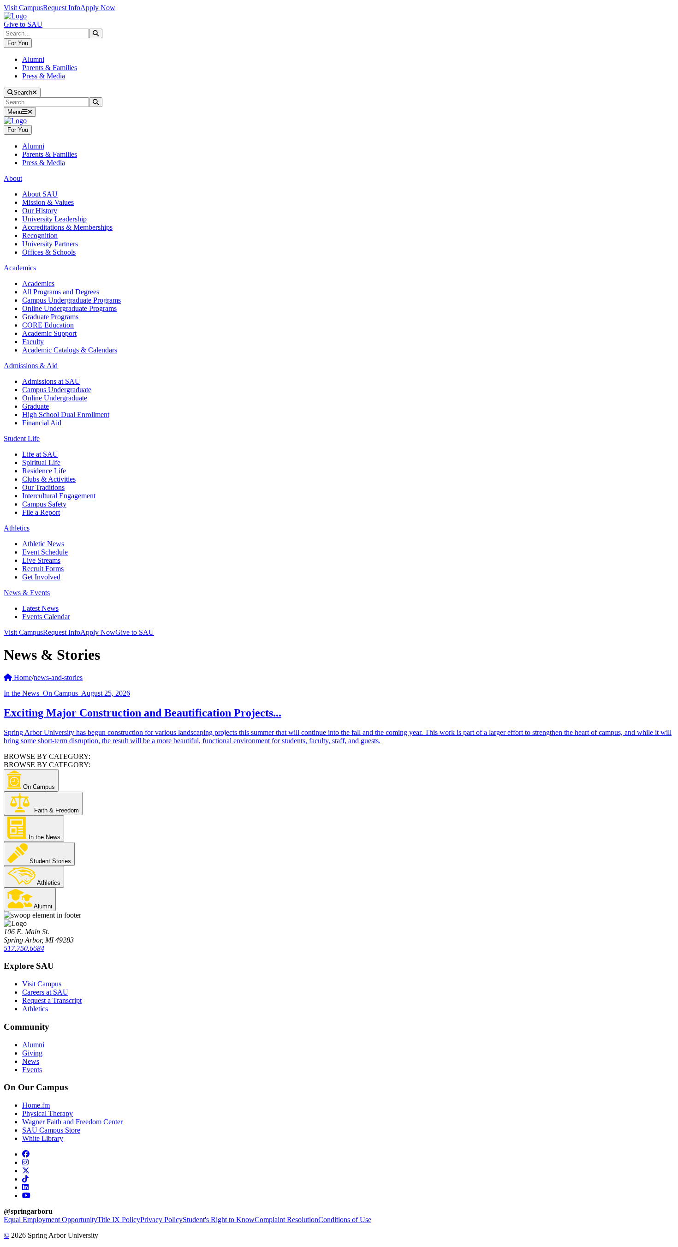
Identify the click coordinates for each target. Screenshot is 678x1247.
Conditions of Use (344, 1219)
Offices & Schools (49, 252)
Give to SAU (23, 24)
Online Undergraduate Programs (69, 308)
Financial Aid (41, 423)
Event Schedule (45, 552)
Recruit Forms (43, 569)
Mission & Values (48, 202)
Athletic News (43, 544)
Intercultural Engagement (58, 496)
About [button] (13, 178)
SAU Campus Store (51, 1130)
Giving (32, 1053)
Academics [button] (20, 268)
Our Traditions (43, 487)
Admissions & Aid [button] (31, 366)
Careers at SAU (45, 992)
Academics (38, 283)
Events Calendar (46, 617)
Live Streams (41, 560)
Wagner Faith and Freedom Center (72, 1122)
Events (32, 1070)
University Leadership (54, 219)
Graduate (35, 406)
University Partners (50, 244)
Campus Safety (44, 504)
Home (22, 677)
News (30, 1061)
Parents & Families (49, 68)
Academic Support (49, 333)
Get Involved (41, 577)
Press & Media (43, 76)
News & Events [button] (27, 593)
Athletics (48, 882)
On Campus (38, 786)
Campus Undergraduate (56, 390)
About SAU (40, 194)
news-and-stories (58, 677)
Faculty (33, 342)
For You (17, 43)
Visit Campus (23, 8)
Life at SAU (40, 454)
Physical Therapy (47, 1113)
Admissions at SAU (51, 381)
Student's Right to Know (219, 1219)
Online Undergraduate (54, 398)
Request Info (61, 8)
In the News (43, 837)
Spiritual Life (41, 462)
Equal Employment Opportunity (50, 1219)
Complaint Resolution (286, 1219)
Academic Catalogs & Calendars (69, 350)
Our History (39, 211)
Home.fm (36, 1105)
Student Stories (49, 861)
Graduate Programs (50, 317)
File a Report (41, 512)
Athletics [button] (17, 528)
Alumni (33, 59)
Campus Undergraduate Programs (71, 300)
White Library (42, 1138)
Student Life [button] (22, 438)
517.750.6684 (24, 948)
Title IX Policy (118, 1219)
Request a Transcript (52, 1000)
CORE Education (48, 325)
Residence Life (44, 471)
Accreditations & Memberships (67, 227)
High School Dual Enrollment (65, 414)
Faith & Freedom (55, 810)
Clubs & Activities (49, 479)
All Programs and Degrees (60, 292)
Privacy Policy (161, 1219)
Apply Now (97, 8)
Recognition (40, 235)
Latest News (40, 608)
